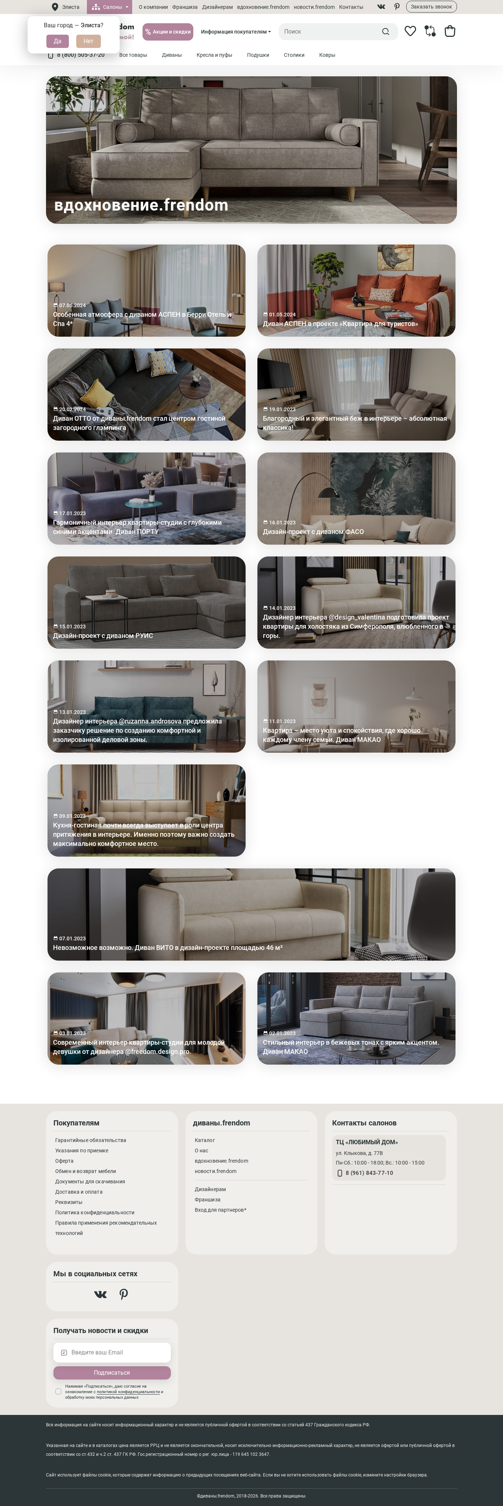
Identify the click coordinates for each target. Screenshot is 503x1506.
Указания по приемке (81, 1150)
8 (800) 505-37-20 (81, 54)
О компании (153, 7)
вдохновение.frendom (263, 7)
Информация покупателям (234, 32)
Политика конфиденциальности (94, 1212)
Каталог (205, 1140)
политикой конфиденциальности (128, 1391)
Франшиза (185, 7)
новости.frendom (314, 7)
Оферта (64, 1161)
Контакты (351, 7)
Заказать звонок (431, 7)
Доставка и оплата (79, 1192)
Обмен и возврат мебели (85, 1171)
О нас (201, 1150)
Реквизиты (68, 1202)
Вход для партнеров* (220, 1210)
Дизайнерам (217, 7)
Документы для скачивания (90, 1181)
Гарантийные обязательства (90, 1140)
